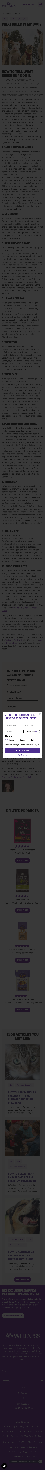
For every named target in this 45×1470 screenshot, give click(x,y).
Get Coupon (22, 750)
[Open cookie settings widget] (4, 1466)
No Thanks (22, 755)
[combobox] (30, 731)
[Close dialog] (39, 714)
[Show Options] (36, 731)
